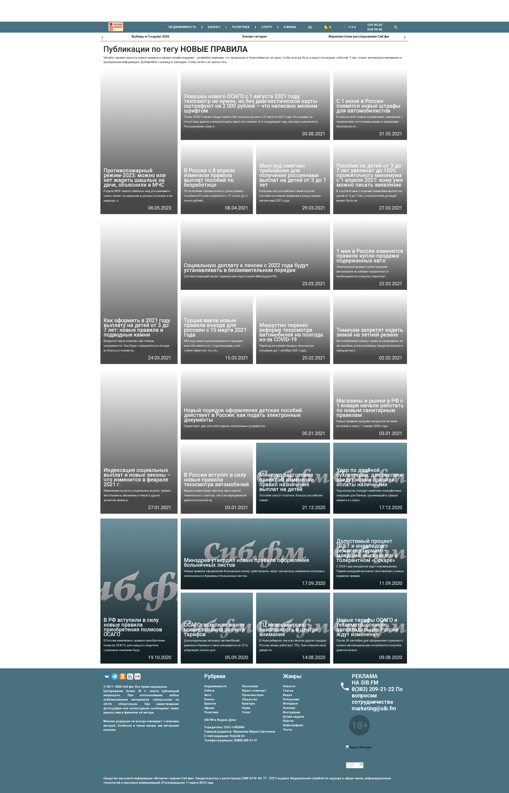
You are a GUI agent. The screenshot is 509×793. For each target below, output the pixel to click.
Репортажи (291, 699)
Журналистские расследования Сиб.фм (358, 36)
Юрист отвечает (254, 690)
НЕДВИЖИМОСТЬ (182, 27)
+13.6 (352, 27)
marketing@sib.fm (374, 708)
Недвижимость (215, 686)
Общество (249, 699)
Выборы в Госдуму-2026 (150, 36)
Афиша (209, 708)
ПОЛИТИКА (241, 27)
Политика (211, 712)
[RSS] (130, 677)
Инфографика (293, 725)
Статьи (288, 690)
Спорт (246, 712)
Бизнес (209, 699)
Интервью (290, 703)
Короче (288, 721)
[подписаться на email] (138, 676)
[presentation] (102, 36)
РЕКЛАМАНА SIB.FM (365, 679)
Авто (207, 695)
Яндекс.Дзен (226, 720)
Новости (289, 686)
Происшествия (252, 695)
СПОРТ (266, 27)
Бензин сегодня (254, 36)
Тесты (287, 729)
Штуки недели (293, 716)
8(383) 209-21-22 (374, 689)
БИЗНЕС (214, 27)
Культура (248, 703)
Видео (287, 695)
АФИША (290, 27)
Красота (210, 703)
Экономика (250, 686)
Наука (246, 708)
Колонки (289, 708)
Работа (209, 690)
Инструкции (291, 712)
